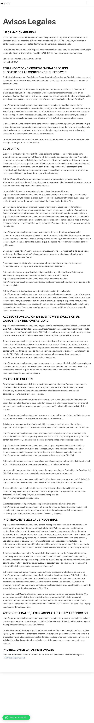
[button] (16, 717)
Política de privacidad (15, 658)
